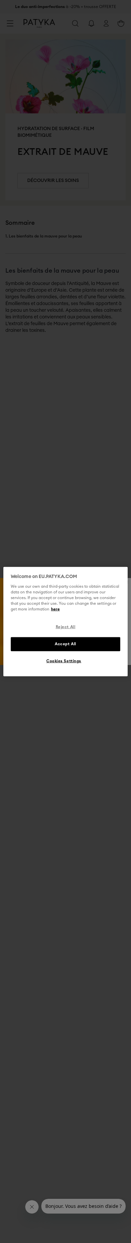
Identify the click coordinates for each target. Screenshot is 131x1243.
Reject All (66, 627)
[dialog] (65, 621)
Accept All (65, 644)
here (55, 609)
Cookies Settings (63, 661)
